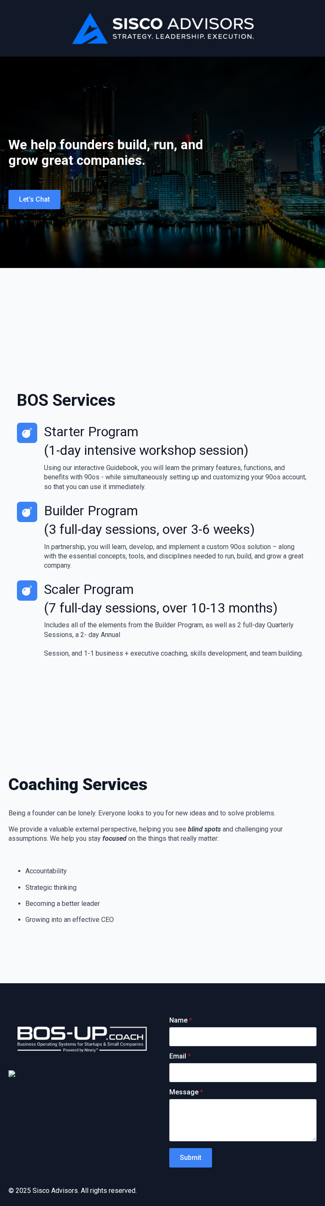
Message (186, 1092)
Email (180, 1056)
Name (180, 1020)
